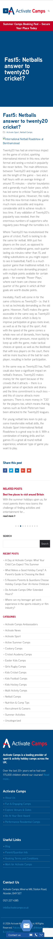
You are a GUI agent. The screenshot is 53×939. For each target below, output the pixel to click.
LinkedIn (17, 470)
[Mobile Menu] (5, 10)
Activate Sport (12, 132)
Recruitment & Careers (17, 708)
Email (29, 470)
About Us (10, 797)
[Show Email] (31, 935)
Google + (23, 470)
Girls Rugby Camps (15, 666)
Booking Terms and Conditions (21, 858)
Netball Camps (26, 132)
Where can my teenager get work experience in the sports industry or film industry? (27, 603)
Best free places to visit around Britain (23, 494)
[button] (16, 526)
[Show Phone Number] (36, 935)
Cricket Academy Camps (18, 654)
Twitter (11, 470)
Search (7, 536)
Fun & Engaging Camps (18, 803)
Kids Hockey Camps (16, 684)
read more (8, 516)
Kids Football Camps (16, 678)
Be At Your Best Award (17, 815)
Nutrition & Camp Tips (17, 702)
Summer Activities (15, 714)
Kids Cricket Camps (15, 672)
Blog (7, 846)
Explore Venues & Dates (18, 810)
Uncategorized (13, 720)
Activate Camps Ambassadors (21, 624)
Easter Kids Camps (15, 660)
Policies (16, 927)
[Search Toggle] (48, 11)
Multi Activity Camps (16, 690)
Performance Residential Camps (22, 822)
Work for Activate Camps (18, 864)
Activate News (13, 630)
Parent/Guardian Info (16, 852)
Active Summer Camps (17, 642)
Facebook (5, 470)
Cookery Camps (13, 648)
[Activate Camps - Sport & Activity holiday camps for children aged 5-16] (26, 11)
